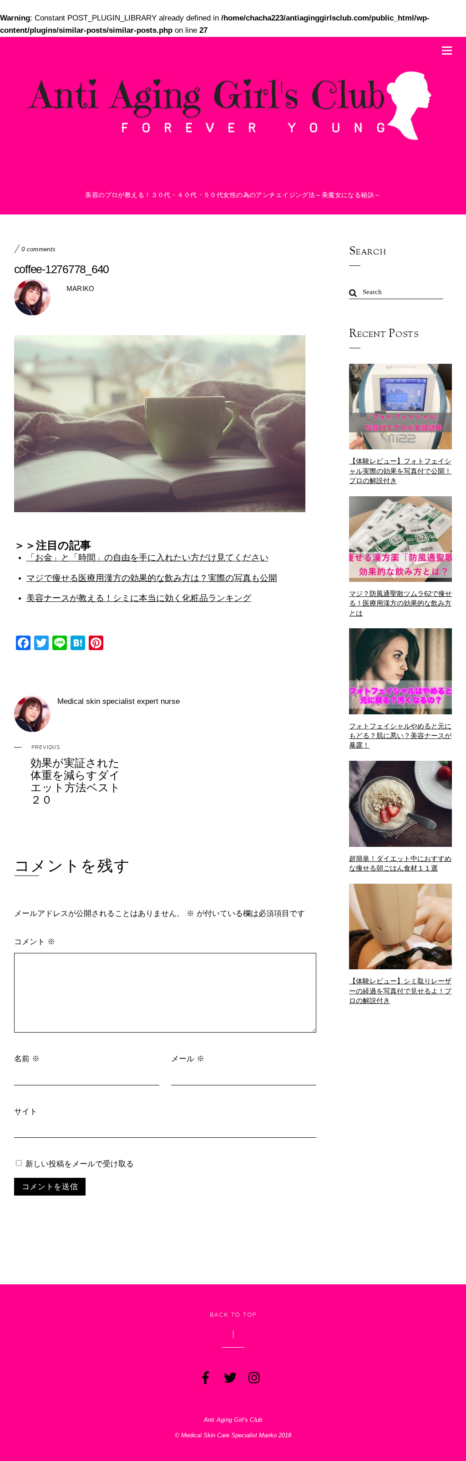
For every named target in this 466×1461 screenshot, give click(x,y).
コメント (34, 941)
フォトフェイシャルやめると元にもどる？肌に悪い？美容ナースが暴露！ (400, 735)
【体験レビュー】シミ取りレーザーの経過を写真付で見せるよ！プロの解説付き (400, 990)
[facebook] (205, 1376)
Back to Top (233, 1314)
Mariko (80, 288)
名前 (27, 1058)
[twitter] (229, 1376)
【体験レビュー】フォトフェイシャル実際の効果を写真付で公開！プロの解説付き (400, 470)
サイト (25, 1111)
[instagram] (254, 1376)
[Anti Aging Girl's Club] (233, 143)
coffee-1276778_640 (61, 269)
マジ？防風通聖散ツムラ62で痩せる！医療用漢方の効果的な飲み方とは (400, 603)
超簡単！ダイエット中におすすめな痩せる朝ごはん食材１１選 (400, 863)
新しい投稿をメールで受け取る (79, 1163)
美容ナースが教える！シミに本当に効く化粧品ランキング (138, 598)
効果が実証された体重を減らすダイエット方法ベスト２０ (75, 774)
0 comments (38, 249)
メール (187, 1058)
